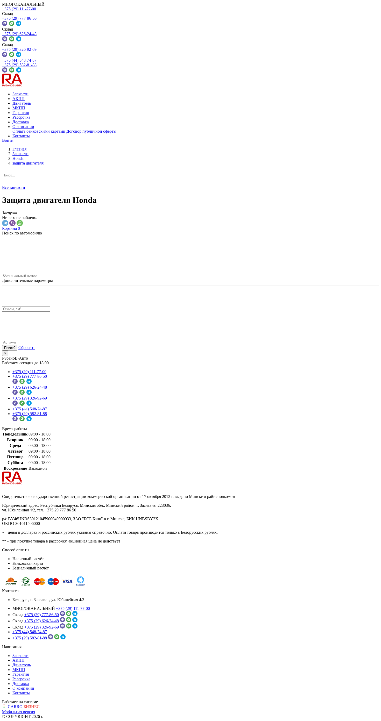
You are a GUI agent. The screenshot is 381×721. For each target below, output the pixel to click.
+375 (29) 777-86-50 (19, 18)
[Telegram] (5, 223)
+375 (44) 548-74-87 (19, 60)
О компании (23, 126)
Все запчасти (13, 187)
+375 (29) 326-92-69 (19, 49)
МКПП (18, 108)
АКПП (18, 98)
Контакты (21, 136)
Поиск (9, 348)
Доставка (20, 122)
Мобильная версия (18, 712)
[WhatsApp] (20, 223)
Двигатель (21, 103)
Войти (7, 140)
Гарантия (20, 112)
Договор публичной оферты (91, 131)
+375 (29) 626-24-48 (19, 34)
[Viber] (12, 223)
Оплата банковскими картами (38, 131)
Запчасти (20, 94)
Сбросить (26, 347)
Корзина (11, 228)
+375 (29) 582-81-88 (19, 65)
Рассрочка (21, 117)
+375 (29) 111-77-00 (19, 9)
